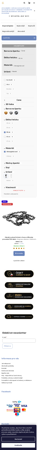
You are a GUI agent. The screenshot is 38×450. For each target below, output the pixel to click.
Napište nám (5, 373)
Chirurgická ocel (19, 66)
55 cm (20, 58)
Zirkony (10, 156)
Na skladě (11, 80)
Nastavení (18, 439)
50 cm (10, 128)
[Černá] (16, 113)
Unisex (10, 180)
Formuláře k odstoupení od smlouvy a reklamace (17, 380)
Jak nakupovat (6, 364)
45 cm (10, 123)
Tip (9, 93)
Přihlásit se (7, 346)
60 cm (10, 137)
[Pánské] (6, 176)
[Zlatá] (6, 113)
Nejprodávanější (8, 31)
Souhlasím (18, 445)
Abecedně (21, 31)
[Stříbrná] (11, 113)
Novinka (10, 89)
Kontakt (4, 368)
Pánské (14, 71)
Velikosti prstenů (7, 383)
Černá (23, 51)
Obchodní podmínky (8, 366)
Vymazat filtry (18, 190)
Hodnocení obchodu (8, 371)
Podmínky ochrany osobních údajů (12, 378)
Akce (9, 84)
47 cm (10, 141)
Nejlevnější (21, 26)
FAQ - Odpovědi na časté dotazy (12, 376)
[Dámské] (11, 176)
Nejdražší (31, 26)
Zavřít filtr (6, 38)
